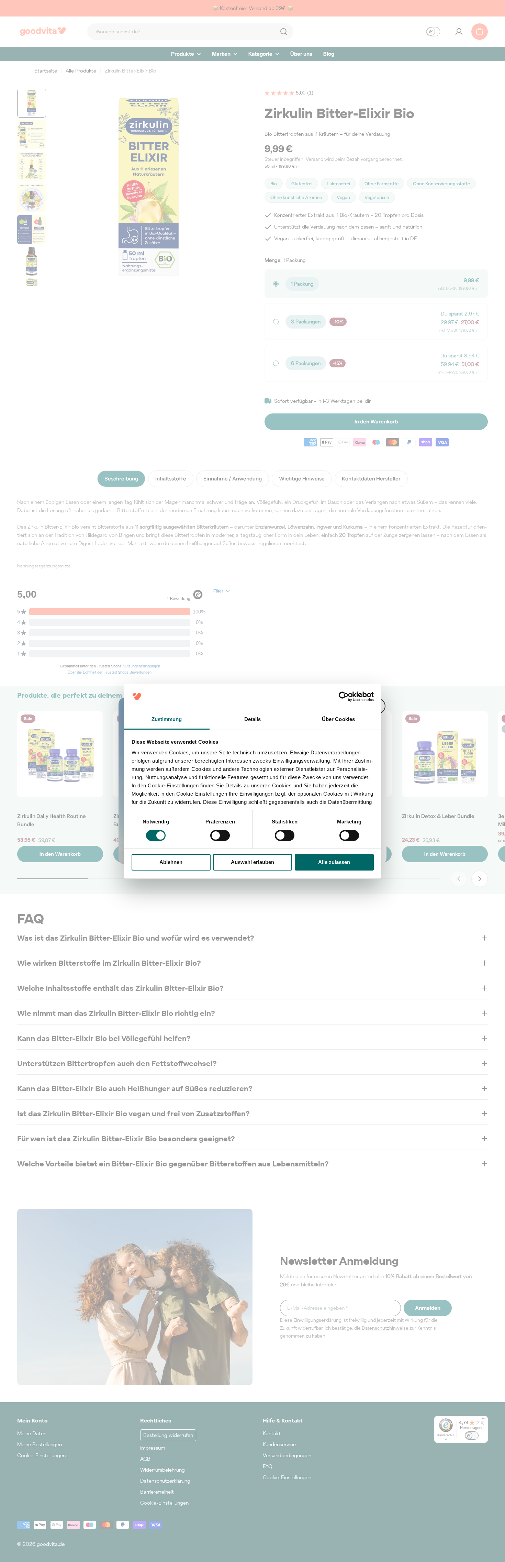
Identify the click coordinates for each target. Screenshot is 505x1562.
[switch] (220, 835)
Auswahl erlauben (252, 862)
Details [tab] (252, 719)
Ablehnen (170, 862)
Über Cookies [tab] (338, 719)
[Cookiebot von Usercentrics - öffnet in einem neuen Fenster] (344, 696)
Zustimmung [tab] (167, 719)
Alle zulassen (334, 862)
